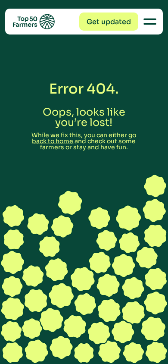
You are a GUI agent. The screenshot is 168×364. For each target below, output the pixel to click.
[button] (109, 22)
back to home (52, 141)
